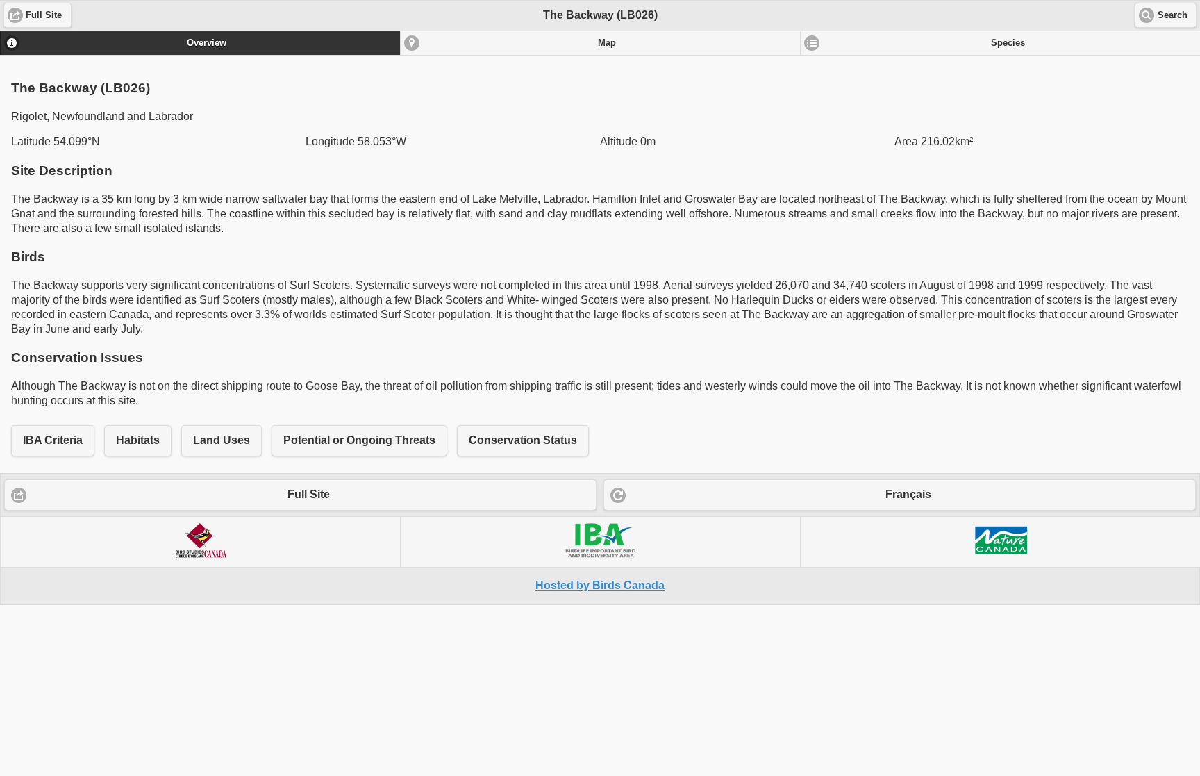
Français (908, 494)
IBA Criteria (53, 440)
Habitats (138, 440)
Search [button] (1173, 15)
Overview (206, 43)
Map (607, 43)
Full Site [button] (44, 15)
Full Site (309, 494)
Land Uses (221, 440)
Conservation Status (523, 440)
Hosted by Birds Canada (600, 585)
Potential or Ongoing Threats (359, 440)
